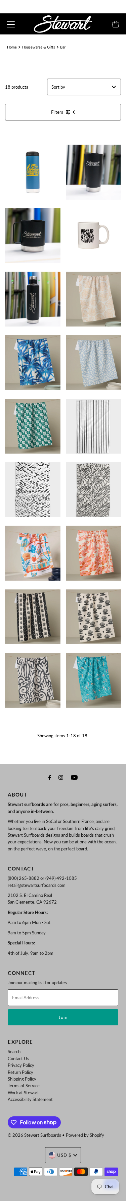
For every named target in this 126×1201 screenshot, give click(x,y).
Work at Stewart (23, 1092)
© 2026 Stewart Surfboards (34, 1135)
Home (12, 47)
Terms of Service (24, 1085)
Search (14, 1051)
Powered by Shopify (85, 1135)
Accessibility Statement (30, 1099)
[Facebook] (49, 777)
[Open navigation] (11, 24)
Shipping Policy (22, 1079)
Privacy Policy (21, 1065)
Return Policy (20, 1072)
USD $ (64, 1155)
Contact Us (18, 1058)
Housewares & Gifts (38, 47)
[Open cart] (116, 24)
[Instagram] (60, 777)
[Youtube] (74, 777)
